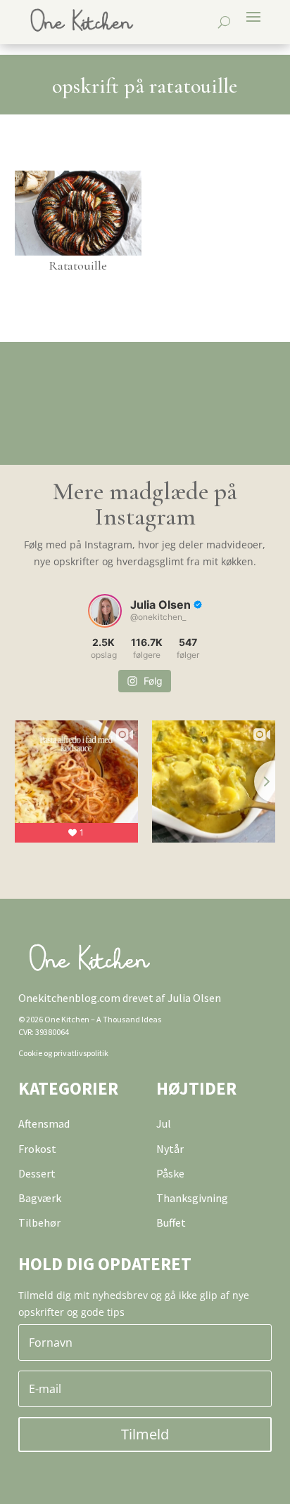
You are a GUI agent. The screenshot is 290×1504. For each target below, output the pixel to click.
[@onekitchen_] (105, 611)
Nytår (170, 1149)
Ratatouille (78, 265)
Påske (170, 1173)
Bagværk (39, 1198)
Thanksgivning (192, 1198)
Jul (163, 1123)
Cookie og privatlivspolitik (63, 1053)
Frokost (37, 1149)
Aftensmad (44, 1123)
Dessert (37, 1173)
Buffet (171, 1222)
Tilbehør (39, 1222)
